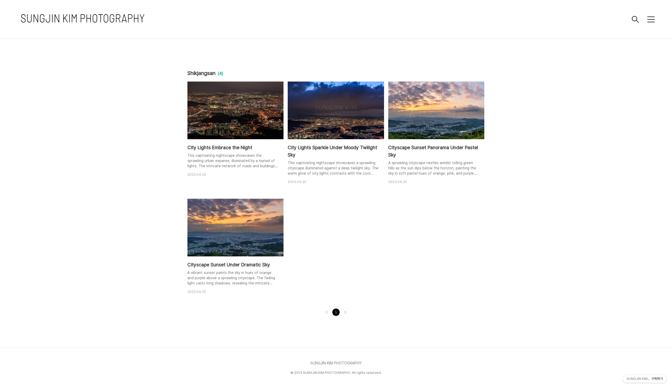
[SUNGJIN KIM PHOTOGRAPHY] (324, 19)
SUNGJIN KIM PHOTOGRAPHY (336, 363)
